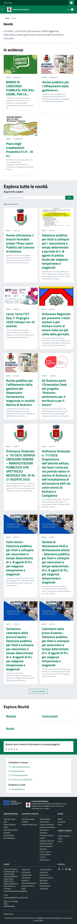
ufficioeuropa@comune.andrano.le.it (16, 897)
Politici (6, 827)
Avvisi (60, 824)
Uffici (5, 821)
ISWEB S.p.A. (56, 918)
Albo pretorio (44, 883)
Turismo (42, 857)
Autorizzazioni (44, 821)
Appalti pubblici (45, 819)
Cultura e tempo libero (47, 827)
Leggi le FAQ (26, 869)
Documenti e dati (9, 819)
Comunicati (61, 821)
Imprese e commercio (47, 840)
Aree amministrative (11, 830)
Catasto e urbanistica (47, 824)
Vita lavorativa (45, 860)
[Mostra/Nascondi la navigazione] (2, 9)
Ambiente (25, 821)
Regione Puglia (8, 3)
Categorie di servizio (30, 813)
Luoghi (60, 838)
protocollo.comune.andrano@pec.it (15, 891)
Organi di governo (10, 824)
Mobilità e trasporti (46, 843)
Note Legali (43, 880)
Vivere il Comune (64, 830)
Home (7, 18)
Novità (60, 813)
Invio (69, 197)
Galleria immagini (64, 836)
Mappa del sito (8, 914)
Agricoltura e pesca (28, 819)
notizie (44, 376)
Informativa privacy (46, 877)
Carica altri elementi (38, 691)
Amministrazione (11, 813)
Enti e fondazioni (9, 838)
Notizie (60, 819)
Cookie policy (44, 875)
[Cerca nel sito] (72, 9)
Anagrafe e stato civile (29, 824)
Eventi (60, 841)
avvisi (8, 77)
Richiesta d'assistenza (29, 883)
